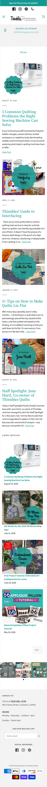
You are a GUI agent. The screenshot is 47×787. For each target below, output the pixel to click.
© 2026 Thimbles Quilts (16, 766)
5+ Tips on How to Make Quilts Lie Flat (22, 303)
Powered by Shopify (31, 766)
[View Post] (23, 77)
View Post (6, 152)
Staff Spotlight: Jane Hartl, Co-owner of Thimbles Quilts (19, 395)
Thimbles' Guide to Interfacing (18, 213)
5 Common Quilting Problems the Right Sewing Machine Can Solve (20, 118)
